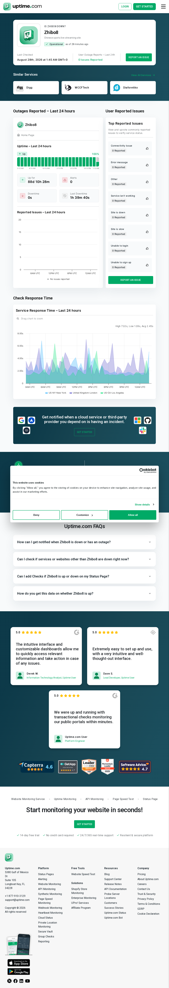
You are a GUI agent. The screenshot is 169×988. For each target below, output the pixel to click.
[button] (84, 542)
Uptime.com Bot (113, 917)
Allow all (133, 515)
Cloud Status (45, 917)
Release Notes (113, 884)
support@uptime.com (17, 899)
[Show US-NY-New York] (55, 393)
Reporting (43, 941)
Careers (142, 884)
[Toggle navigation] (163, 6)
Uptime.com (12, 868)
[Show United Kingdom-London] (83, 393)
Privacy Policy (145, 898)
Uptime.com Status (115, 912)
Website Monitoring (49, 884)
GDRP (140, 908)
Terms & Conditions (148, 903)
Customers (110, 902)
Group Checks (46, 936)
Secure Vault (45, 931)
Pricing (141, 874)
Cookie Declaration (148, 913)
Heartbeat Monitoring (50, 912)
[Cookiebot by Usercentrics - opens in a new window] (141, 470)
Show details (142, 504)
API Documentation (115, 889)
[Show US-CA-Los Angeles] (112, 393)
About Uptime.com (148, 879)
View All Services (141, 75)
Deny (36, 515)
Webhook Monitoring (50, 907)
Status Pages (46, 874)
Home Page (27, 135)
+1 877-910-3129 (15, 896)
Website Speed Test (83, 874)
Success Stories (113, 907)
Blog (107, 874)
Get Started (84, 432)
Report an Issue (139, 57)
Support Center (113, 879)
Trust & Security (146, 894)
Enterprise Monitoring (83, 898)
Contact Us (143, 889)
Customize (82, 515)
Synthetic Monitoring (50, 894)
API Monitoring (46, 889)
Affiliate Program (81, 907)
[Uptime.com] (9, 857)
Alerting (42, 879)
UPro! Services (80, 902)
